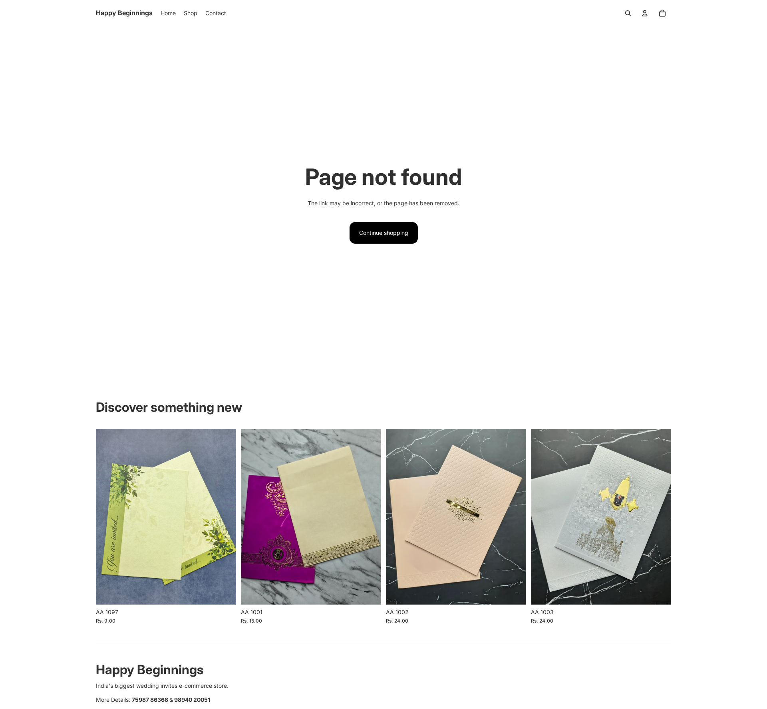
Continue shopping (383, 232)
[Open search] (628, 13)
